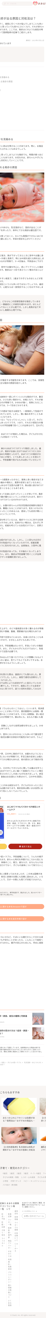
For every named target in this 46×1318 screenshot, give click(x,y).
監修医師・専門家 (10, 1233)
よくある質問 (10, 1302)
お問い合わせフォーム (34, 1216)
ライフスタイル (3, 1242)
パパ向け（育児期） (11, 1185)
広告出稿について (16, 1236)
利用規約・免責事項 (10, 1264)
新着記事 (10, 1215)
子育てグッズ (15, 1181)
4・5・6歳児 (36, 1173)
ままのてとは (10, 1253)
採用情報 (16, 1218)
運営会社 (16, 1212)
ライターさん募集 (16, 1226)
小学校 (5, 1181)
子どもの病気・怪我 (11, 1177)
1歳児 (12, 1173)
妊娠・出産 (3, 1224)
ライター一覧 (10, 1222)
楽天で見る (27, 846)
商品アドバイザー (10, 1244)
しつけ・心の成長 (28, 1177)
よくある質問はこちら (28, 1211)
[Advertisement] (23, 592)
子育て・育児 (3, 1232)
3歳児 (26, 1173)
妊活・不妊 (3, 1216)
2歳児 (19, 1173)
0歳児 (5, 1173)
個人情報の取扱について (10, 1291)
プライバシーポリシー (10, 1277)
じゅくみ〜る (16, 1247)
